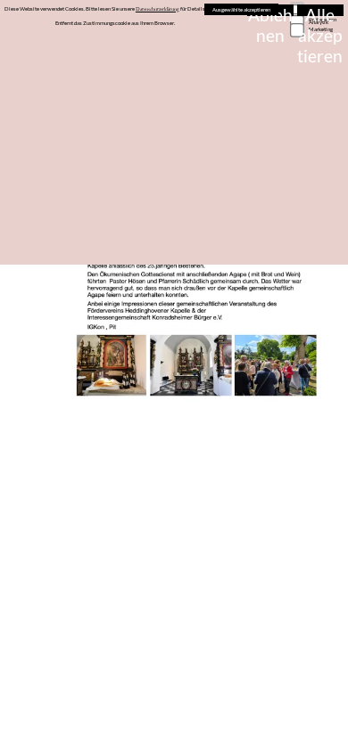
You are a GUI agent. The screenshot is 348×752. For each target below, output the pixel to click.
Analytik (318, 22)
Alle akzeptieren (320, 10)
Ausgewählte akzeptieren (241, 9)
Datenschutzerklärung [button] (157, 8)
